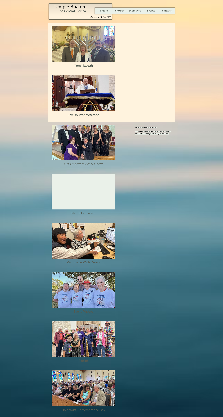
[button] (119, 11)
